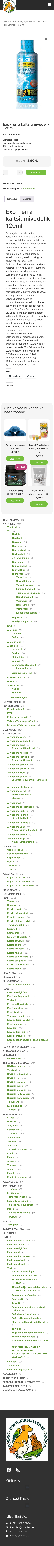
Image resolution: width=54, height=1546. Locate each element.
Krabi (10, 1153)
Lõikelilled (9, 1055)
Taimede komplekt (26, 585)
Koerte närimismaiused (19, 964)
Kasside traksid (15, 1008)
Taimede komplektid (15, 1386)
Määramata (10, 890)
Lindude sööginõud (17, 1248)
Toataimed (9, 1185)
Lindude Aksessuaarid (18, 1240)
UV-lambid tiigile (20, 558)
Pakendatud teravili (17, 717)
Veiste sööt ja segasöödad (21, 721)
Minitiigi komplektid (22, 621)
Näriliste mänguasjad (18, 1098)
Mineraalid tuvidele (26, 1290)
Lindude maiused (16, 1264)
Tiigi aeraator (19, 562)
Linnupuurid (13, 1252)
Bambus (16, 661)
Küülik (10, 713)
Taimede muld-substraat (20, 1204)
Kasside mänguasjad (18, 996)
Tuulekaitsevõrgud (17, 697)
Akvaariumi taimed (17, 776)
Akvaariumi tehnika (17, 764)
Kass (6, 989)
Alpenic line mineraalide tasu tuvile (30, 1340)
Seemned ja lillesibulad (24, 665)
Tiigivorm (17, 546)
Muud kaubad (11, 981)
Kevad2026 (9, 973)
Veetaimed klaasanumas (18, 1390)
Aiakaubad (13, 685)
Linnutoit (16, 633)
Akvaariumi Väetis (16, 737)
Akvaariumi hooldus (17, 752)
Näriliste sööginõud (17, 1074)
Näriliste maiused (16, 1082)
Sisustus (11, 1161)
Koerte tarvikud (15, 940)
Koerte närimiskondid (18, 921)
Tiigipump (17, 542)
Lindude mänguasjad (18, 1369)
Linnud (7, 1237)
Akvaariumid (14, 803)
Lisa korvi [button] (15, 458)
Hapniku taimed (24, 597)
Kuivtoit (11, 1117)
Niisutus (11, 1121)
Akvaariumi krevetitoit (23, 760)
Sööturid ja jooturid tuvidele (26, 1318)
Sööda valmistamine (18, 853)
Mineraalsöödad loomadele (21, 725)
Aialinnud (12, 630)
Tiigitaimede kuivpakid (28, 593)
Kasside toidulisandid (18, 1020)
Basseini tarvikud (16, 677)
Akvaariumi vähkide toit (24, 830)
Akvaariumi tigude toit (23, 748)
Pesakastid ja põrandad (24, 1295)
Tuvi (9, 869)
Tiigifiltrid (17, 538)
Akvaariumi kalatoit (17, 814)
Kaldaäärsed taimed (26, 612)
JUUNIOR (16, 1283)
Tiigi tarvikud (11, 519)
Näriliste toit (13, 1078)
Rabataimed (22, 604)
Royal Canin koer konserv (20, 885)
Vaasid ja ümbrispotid (18, 984)
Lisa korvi (36, 172)
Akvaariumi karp (16, 838)
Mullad (10, 681)
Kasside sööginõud (17, 992)
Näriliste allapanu (16, 1090)
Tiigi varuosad (19, 566)
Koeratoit (12, 929)
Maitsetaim (18, 657)
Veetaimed (22, 608)
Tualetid (11, 1000)
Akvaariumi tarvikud (18, 768)
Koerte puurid (14, 944)
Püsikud (16, 653)
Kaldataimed (10, 1181)
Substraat (12, 1145)
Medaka (16, 798)
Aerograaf (12, 1224)
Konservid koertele (17, 937)
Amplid (15, 688)
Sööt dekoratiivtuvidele (24, 1314)
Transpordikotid (15, 925)
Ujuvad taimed (23, 581)
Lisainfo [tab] (27, 198)
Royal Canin (10, 874)
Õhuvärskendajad (14, 1051)
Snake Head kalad (21, 794)
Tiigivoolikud (18, 570)
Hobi (5, 1221)
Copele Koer (13, 857)
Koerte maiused (15, 948)
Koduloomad (11, 706)
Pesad (10, 861)
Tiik (9, 531)
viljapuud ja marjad (22, 673)
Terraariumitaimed (17, 1149)
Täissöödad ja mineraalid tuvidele (29, 1287)
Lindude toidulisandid (18, 1256)
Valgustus (12, 1125)
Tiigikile (16, 534)
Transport (12, 1165)
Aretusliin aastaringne (23, 1271)
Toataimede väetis (17, 1196)
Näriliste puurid (15, 1086)
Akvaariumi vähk (16, 826)
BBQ (9, 626)
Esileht (6, 21)
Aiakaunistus (14, 642)
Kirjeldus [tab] (12, 198)
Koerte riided (14, 968)
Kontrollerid (13, 1129)
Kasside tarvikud (16, 1032)
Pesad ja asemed (16, 917)
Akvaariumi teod (16, 745)
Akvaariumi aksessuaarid (20, 806)
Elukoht (11, 1173)
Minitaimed (13, 1193)
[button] (46, 39)
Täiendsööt (13, 1365)
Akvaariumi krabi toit (18, 811)
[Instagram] (18, 1470)
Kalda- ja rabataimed (16, 1047)
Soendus (11, 1169)
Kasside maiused (16, 1035)
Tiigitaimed (17, 573)
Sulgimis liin (18, 1299)
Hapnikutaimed (12, 894)
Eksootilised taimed (17, 1201)
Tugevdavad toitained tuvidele (28, 1332)
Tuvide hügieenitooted (23, 1336)
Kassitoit (12, 1028)
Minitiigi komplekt (25, 589)
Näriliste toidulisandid (18, 1093)
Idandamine (22, 668)
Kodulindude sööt (16, 709)
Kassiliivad (13, 1012)
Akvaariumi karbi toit (23, 841)
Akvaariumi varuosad (18, 741)
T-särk (10, 901)
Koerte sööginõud (16, 960)
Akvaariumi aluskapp (18, 787)
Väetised (12, 527)
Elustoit (11, 1157)
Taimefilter (22, 577)
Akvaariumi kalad (16, 791)
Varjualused (13, 1137)
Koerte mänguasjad (17, 913)
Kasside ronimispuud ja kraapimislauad (27, 1039)
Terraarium (16, 21)
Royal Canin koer (16, 877)
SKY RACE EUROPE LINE (24, 1275)
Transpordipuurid (16, 1016)
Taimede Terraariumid (18, 1212)
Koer (6, 898)
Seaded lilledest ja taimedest (21, 1382)
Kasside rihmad (15, 1024)
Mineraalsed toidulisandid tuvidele (30, 1322)
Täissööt (11, 1109)
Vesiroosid (21, 601)
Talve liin (16, 1303)
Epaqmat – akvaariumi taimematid (29, 779)
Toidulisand (29, 21)
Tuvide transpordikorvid (24, 1279)
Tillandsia (12, 1189)
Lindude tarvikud (16, 1260)
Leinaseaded (14, 1058)
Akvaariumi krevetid (18, 756)
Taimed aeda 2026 (13, 1229)
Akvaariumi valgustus (18, 822)
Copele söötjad (15, 849)
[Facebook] (9, 1470)
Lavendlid (17, 649)
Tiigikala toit (18, 554)
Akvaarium (9, 733)
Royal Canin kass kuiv (18, 881)
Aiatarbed (9, 523)
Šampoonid (13, 932)
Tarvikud (16, 692)
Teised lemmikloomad (16, 1063)
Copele (7, 846)
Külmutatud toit (20, 818)
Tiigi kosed (17, 617)
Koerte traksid (14, 909)
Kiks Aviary (10, 977)
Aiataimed (12, 645)
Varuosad (12, 1141)
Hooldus (11, 905)
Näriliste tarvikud (16, 1066)
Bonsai (10, 1208)
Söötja (15, 637)
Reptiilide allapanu (17, 1177)
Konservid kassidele (17, 1004)
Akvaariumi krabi (16, 772)
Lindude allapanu (16, 1244)
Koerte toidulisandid (17, 956)
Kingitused (9, 1233)
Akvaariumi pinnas (17, 834)
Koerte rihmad (14, 952)
